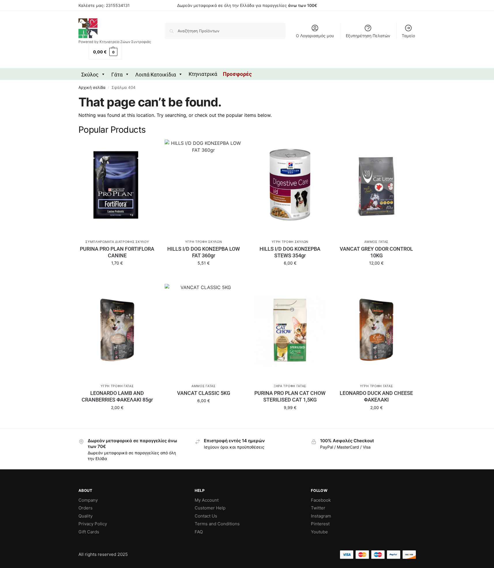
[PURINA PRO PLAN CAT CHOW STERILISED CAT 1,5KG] (290, 330)
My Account (207, 500)
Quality (85, 516)
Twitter (318, 508)
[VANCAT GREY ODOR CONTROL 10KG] (376, 186)
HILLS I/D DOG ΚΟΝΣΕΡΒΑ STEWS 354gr (290, 252)
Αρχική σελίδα (92, 87)
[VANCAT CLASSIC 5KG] (204, 330)
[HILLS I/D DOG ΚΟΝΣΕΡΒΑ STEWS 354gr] (290, 186)
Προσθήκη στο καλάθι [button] (117, 277)
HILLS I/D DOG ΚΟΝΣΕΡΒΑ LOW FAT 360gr (203, 252)
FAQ (199, 532)
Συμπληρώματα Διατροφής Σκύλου (117, 242)
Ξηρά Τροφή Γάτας (290, 386)
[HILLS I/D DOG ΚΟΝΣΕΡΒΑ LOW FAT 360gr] (204, 186)
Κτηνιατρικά (203, 74)
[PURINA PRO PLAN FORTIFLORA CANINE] (117, 186)
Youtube (319, 532)
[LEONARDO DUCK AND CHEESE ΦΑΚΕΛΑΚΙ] (376, 330)
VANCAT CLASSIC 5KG (203, 393)
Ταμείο (408, 35)
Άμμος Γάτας (376, 242)
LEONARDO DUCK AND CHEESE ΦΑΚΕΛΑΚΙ (376, 396)
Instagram (321, 516)
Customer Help (210, 508)
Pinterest (320, 523)
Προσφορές (237, 74)
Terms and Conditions (217, 523)
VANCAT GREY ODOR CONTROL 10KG (376, 252)
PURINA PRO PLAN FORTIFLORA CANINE (117, 252)
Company (88, 500)
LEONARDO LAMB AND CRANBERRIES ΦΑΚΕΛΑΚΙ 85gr (117, 396)
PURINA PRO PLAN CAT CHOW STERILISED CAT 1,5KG (290, 396)
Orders (85, 508)
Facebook (321, 500)
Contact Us (206, 516)
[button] (105, 51)
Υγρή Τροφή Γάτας (117, 386)
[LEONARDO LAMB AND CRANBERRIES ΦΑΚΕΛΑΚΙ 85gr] (117, 330)
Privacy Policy (92, 523)
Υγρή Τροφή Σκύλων (203, 242)
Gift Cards (88, 532)
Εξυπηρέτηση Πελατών (368, 35)
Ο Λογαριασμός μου (315, 35)
